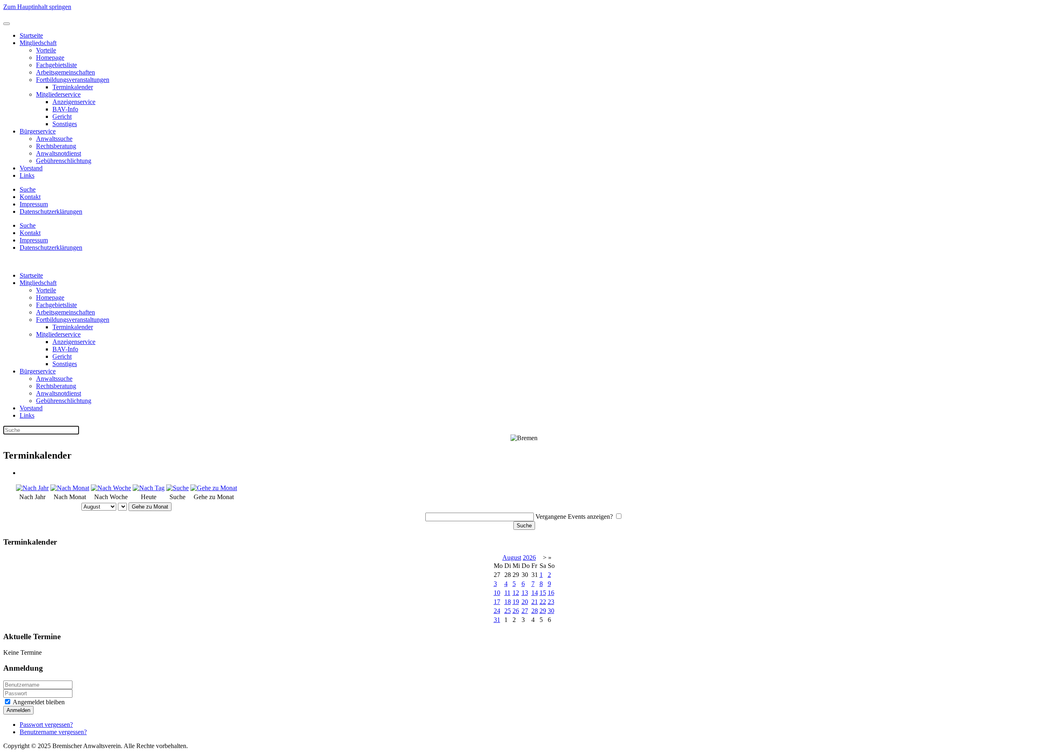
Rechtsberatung (56, 145)
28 (534, 610)
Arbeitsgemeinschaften (65, 72)
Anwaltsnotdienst (58, 153)
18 (507, 601)
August (511, 557)
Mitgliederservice (58, 94)
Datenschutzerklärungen (51, 211)
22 (543, 601)
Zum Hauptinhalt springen (37, 6)
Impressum (34, 204)
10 (497, 592)
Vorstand (31, 168)
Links (27, 175)
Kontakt (30, 196)
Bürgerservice (38, 131)
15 (543, 592)
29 (543, 610)
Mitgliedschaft (38, 42)
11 (507, 592)
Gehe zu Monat (150, 507)
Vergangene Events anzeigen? (574, 516)
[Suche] (177, 487)
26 (516, 610)
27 (525, 610)
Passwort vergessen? (46, 724)
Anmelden (18, 710)
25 (507, 610)
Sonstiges (64, 123)
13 (525, 592)
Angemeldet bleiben (38, 702)
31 (497, 619)
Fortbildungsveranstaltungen (72, 79)
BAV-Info (65, 109)
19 (516, 601)
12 (516, 592)
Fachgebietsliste (56, 64)
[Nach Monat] (69, 487)
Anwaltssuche (54, 138)
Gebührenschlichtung (63, 160)
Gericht (62, 116)
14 (534, 592)
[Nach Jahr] (32, 487)
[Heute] (149, 487)
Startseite (31, 35)
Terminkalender (72, 87)
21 (534, 601)
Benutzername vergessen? (53, 731)
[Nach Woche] (111, 487)
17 (497, 601)
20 (525, 601)
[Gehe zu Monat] (213, 487)
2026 (529, 557)
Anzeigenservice (73, 101)
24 (497, 610)
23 (551, 601)
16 (551, 592)
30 (551, 610)
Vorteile (46, 50)
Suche (28, 189)
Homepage (50, 57)
